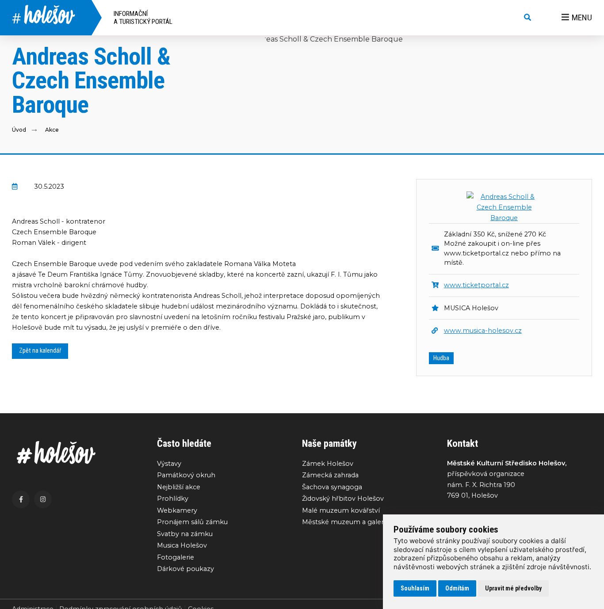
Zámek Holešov (327, 464)
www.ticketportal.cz (476, 285)
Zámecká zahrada (330, 475)
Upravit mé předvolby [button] (513, 588)
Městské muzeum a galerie (345, 522)
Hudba (441, 358)
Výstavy (169, 464)
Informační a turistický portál (143, 18)
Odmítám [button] (457, 588)
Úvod (19, 129)
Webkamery (177, 510)
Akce (52, 129)
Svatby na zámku (185, 534)
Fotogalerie (175, 557)
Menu (582, 17)
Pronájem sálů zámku (192, 522)
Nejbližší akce (178, 487)
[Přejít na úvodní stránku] (75, 453)
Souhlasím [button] (415, 588)
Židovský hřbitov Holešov (343, 498)
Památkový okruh (186, 475)
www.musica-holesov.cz (483, 331)
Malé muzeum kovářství (341, 510)
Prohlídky (172, 498)
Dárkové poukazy (185, 569)
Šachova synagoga (332, 487)
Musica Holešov (182, 545)
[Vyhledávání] (527, 17)
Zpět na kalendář (40, 350)
